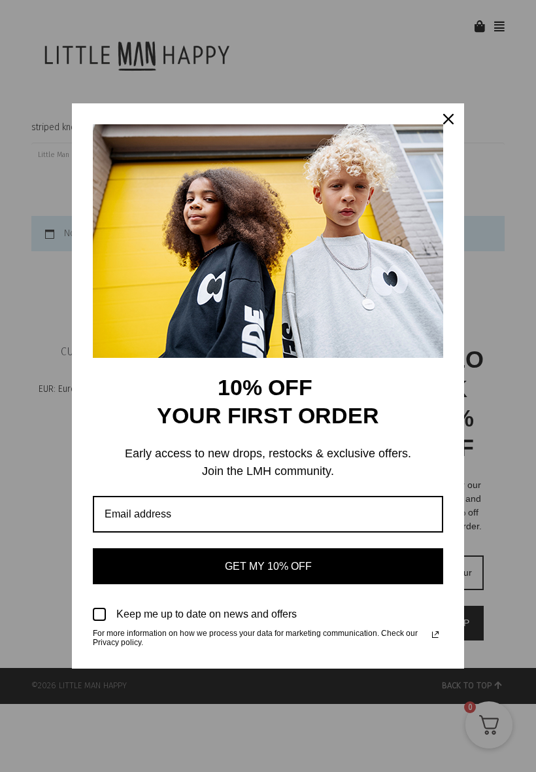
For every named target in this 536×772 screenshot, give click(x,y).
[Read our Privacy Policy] (435, 634)
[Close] (448, 119)
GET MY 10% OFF (268, 566)
